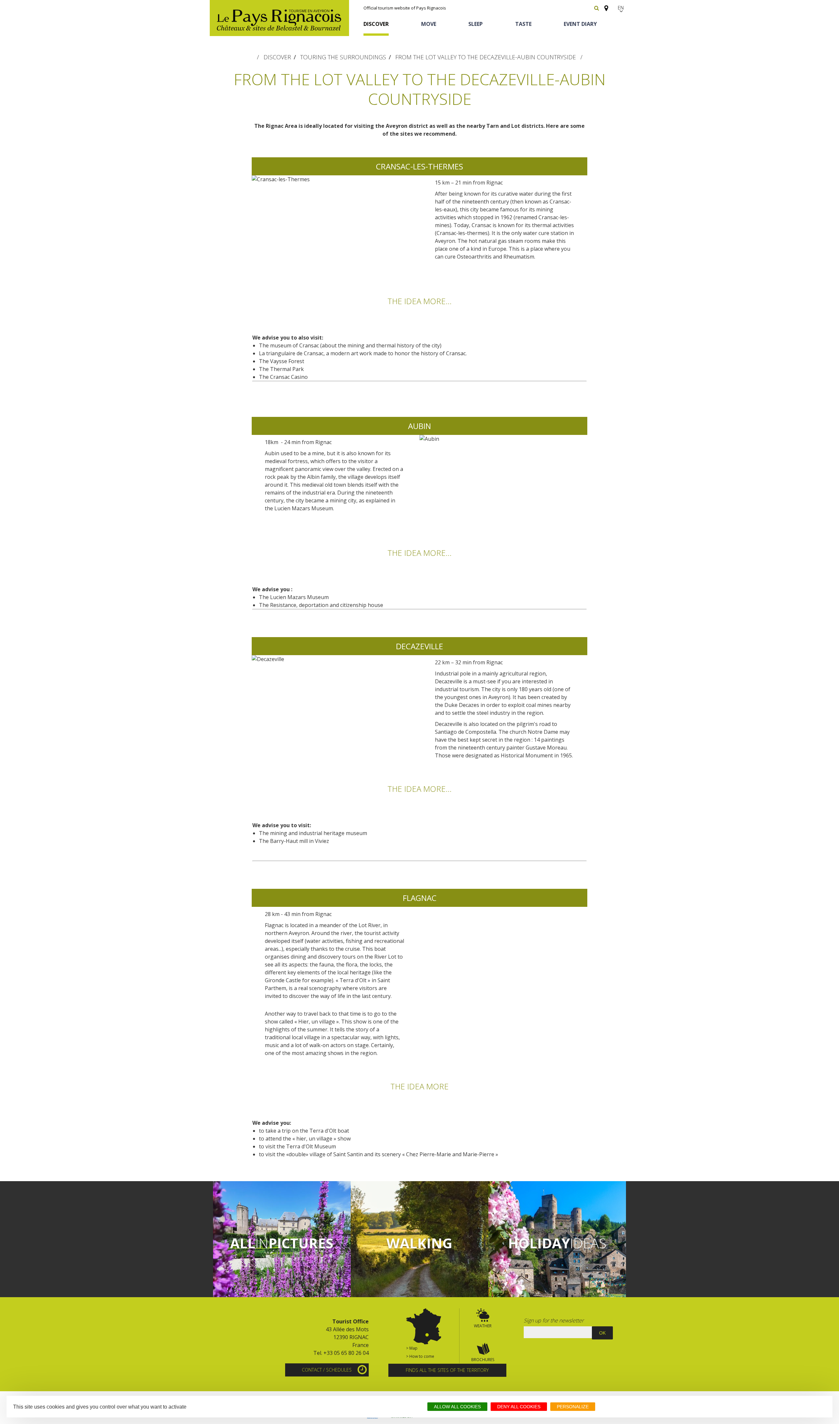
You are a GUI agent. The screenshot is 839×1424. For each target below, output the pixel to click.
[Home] (279, 18)
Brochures (482, 1359)
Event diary (580, 24)
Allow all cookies (457, 1406)
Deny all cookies (518, 1406)
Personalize (573, 1406)
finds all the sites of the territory (447, 1370)
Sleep (475, 24)
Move (428, 24)
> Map (412, 1348)
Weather (483, 1326)
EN (621, 8)
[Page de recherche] (596, 7)
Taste (523, 24)
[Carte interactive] (604, 5)
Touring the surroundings (343, 57)
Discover (376, 24)
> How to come (420, 1356)
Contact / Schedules (327, 1370)
